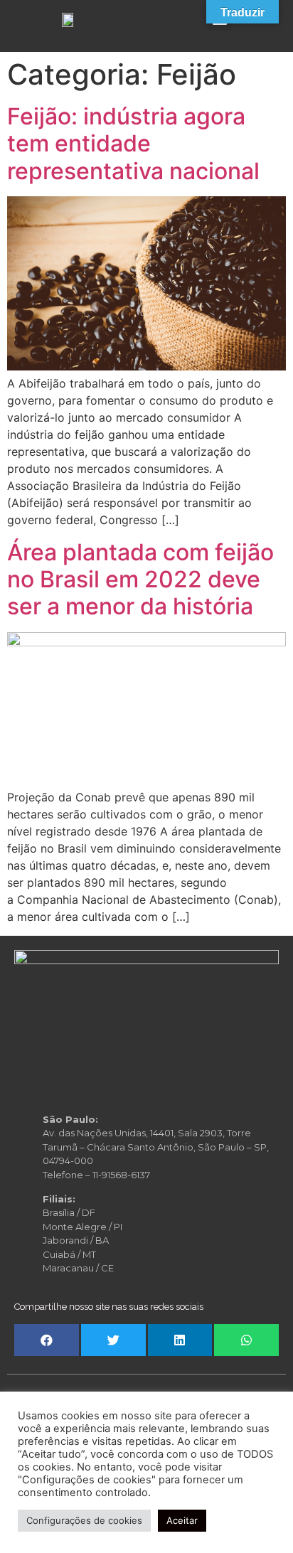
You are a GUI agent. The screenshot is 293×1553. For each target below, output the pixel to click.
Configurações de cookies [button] (84, 1520)
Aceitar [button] (182, 1520)
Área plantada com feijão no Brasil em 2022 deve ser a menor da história (140, 579)
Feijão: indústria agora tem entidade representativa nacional (133, 143)
